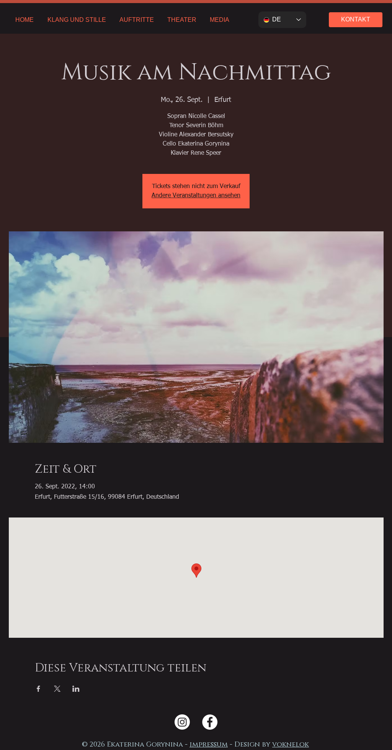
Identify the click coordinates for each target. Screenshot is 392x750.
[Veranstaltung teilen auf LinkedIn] (76, 689)
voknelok (290, 744)
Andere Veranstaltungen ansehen (196, 196)
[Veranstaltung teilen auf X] (57, 689)
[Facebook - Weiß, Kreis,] (209, 722)
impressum (208, 744)
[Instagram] (182, 722)
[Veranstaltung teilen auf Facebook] (38, 689)
